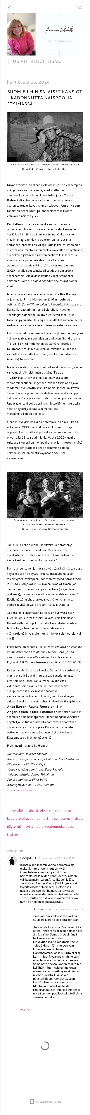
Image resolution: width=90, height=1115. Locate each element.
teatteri (13, 834)
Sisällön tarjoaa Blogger (48, 1101)
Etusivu (17, 61)
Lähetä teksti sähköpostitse (49, 810)
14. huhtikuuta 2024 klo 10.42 (64, 909)
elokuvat (26, 818)
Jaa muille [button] (15, 810)
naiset (77, 818)
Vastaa (25, 1009)
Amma (38, 908)
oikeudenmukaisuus (57, 826)
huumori (41, 818)
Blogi (37, 61)
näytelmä (14, 826)
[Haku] (80, 7)
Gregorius (28, 857)
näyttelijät (31, 826)
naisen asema (60, 818)
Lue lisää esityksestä (21, 790)
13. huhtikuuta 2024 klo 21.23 (56, 858)
